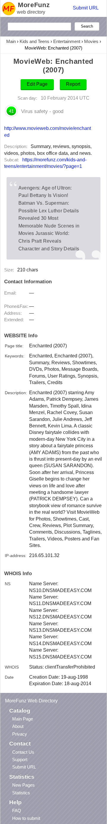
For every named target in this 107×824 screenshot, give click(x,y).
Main (11, 41)
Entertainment (66, 41)
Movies (91, 41)
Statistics (21, 792)
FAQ (16, 810)
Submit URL (86, 7)
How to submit (26, 818)
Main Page (22, 718)
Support (19, 759)
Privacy (19, 733)
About (17, 726)
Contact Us (23, 752)
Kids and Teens (34, 41)
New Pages (23, 785)
